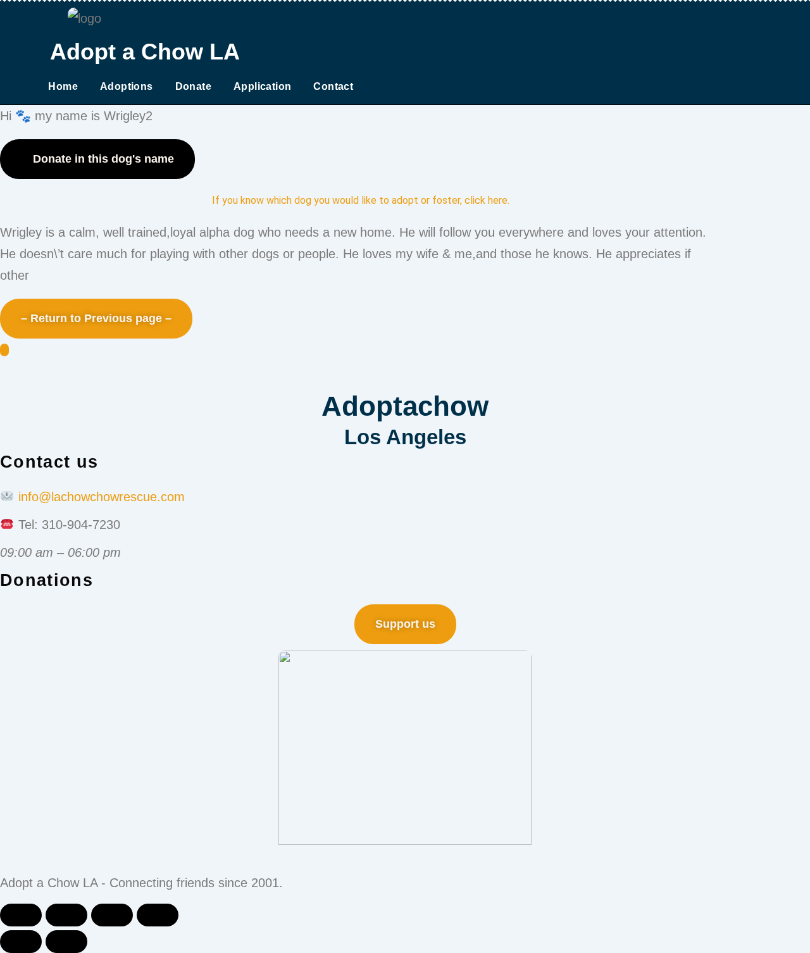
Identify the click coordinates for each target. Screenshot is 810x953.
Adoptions (126, 86)
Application (262, 86)
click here (486, 200)
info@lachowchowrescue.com (101, 497)
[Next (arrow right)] (66, 941)
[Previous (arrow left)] (21, 941)
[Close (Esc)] (21, 915)
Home (63, 86)
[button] (97, 159)
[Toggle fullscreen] (112, 915)
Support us (405, 624)
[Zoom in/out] (157, 915)
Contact (333, 86)
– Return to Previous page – (96, 318)
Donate (193, 86)
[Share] (66, 915)
